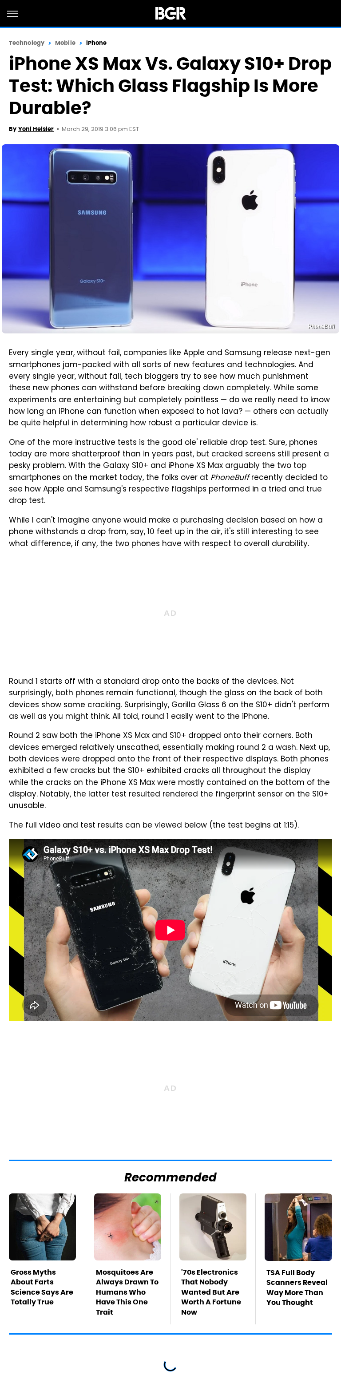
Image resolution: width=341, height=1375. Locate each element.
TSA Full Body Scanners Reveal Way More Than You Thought (297, 1287)
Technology (26, 43)
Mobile (65, 43)
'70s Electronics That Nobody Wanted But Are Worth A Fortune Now (211, 1292)
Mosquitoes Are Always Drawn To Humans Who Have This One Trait (127, 1292)
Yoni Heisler (36, 129)
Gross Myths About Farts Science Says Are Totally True (42, 1287)
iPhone (96, 43)
